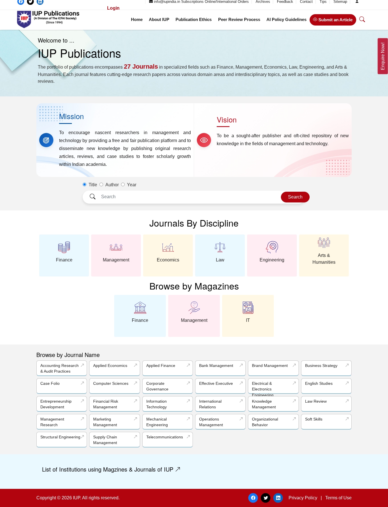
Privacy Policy (303, 497)
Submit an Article (334, 19)
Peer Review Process (239, 19)
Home (137, 19)
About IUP (159, 19)
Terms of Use (338, 497)
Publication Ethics (194, 19)
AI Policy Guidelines (286, 19)
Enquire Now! (382, 56)
